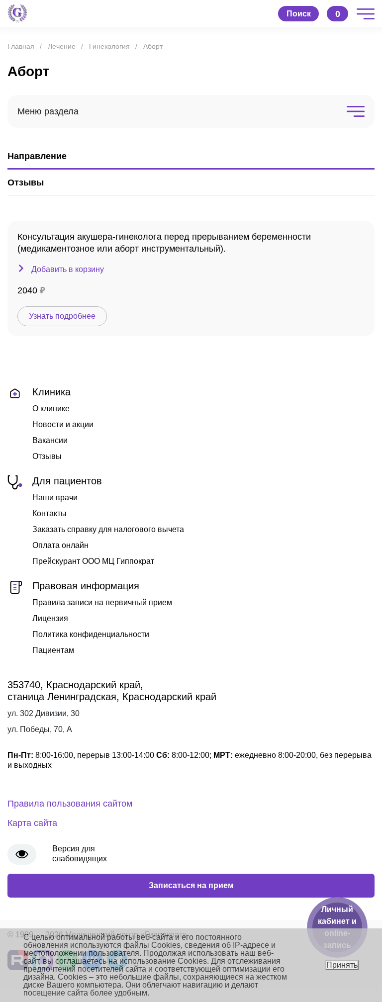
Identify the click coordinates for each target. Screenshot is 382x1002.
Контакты (49, 513)
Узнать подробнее (62, 316)
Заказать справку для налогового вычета (108, 529)
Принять (342, 965)
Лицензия (50, 618)
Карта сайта (32, 823)
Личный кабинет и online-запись (337, 927)
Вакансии (50, 440)
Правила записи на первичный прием (102, 602)
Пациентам (53, 650)
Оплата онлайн (60, 545)
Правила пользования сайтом (69, 804)
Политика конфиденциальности (90, 634)
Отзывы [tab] (25, 182)
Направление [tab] (37, 156)
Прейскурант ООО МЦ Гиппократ (93, 561)
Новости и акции (63, 424)
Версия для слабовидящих (79, 853)
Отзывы (47, 456)
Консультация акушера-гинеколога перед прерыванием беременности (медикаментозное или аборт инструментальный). (164, 243)
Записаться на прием (191, 885)
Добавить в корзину (67, 269)
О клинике (51, 408)
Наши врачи (55, 497)
